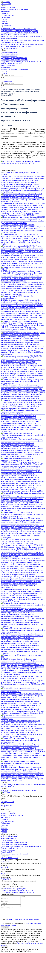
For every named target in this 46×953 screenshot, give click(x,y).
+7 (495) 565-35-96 (7, 802)
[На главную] (5, 2)
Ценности (4, 819)
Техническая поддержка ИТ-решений (14, 854)
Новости (4, 73)
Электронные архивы (9, 840)
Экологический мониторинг (11, 848)
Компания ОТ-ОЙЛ (8, 813)
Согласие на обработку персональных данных (18, 892)
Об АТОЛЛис (6, 4)
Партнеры (4, 825)
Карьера (4, 827)
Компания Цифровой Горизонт (12, 815)
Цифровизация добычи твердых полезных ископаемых (21, 846)
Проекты (4, 71)
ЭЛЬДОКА (5, 862)
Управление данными (9, 836)
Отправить (5, 927)
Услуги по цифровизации (10, 48)
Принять (4, 947)
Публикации (5, 823)
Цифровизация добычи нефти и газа (14, 842)
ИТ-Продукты (6, 25)
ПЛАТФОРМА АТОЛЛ (9, 125)
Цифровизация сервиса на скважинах (14, 844)
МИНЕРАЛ (5, 873)
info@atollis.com (6, 806)
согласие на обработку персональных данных (22, 919)
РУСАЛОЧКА (6, 879)
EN (2, 79)
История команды (7, 821)
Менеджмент (5, 817)
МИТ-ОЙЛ (5, 867)
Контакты (4, 829)
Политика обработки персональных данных (17, 890)
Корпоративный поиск (9, 838)
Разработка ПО (6, 852)
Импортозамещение (8, 850)
